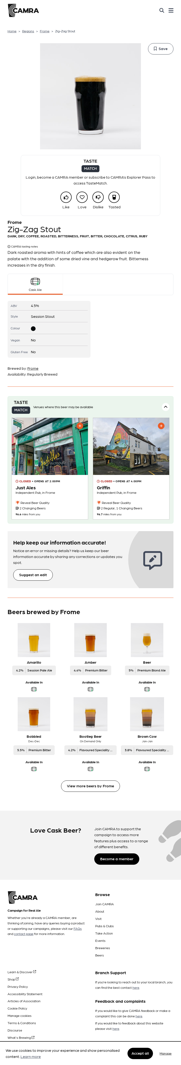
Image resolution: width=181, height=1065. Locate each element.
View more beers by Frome (90, 786)
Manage (166, 1053)
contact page (23, 933)
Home (12, 31)
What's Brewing (20, 1037)
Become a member (116, 858)
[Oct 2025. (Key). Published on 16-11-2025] (131, 468)
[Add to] (80, 426)
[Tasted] (114, 197)
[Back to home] (23, 10)
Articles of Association (24, 1001)
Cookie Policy (17, 1008)
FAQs (78, 928)
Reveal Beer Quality (34, 502)
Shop (12, 979)
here (135, 987)
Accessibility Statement (25, 994)
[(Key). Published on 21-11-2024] (50, 468)
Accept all (140, 1053)
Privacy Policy (18, 986)
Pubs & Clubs (104, 926)
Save (163, 48)
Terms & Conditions (22, 1023)
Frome (44, 31)
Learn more (31, 1056)
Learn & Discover (20, 972)
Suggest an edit (33, 574)
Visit (98, 918)
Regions (28, 31)
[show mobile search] (162, 10)
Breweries (102, 948)
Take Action (104, 933)
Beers (99, 955)
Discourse (15, 1030)
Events (100, 940)
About (99, 911)
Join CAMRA (104, 904)
